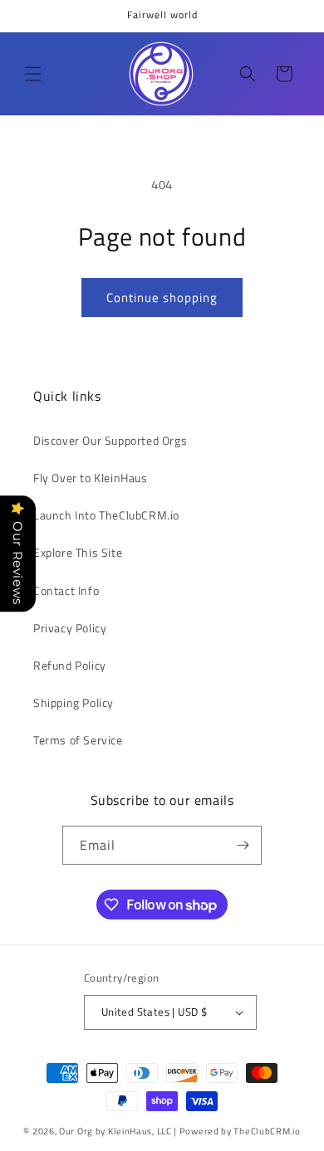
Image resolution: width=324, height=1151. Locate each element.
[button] (33, 74)
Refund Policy (69, 665)
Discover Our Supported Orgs (110, 440)
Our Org (76, 1131)
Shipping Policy (73, 702)
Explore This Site (77, 552)
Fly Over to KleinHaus (90, 477)
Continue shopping (162, 297)
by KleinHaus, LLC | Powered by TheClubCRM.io (198, 1131)
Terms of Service (78, 740)
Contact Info (66, 590)
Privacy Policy (69, 627)
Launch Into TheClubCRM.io (106, 515)
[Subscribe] (242, 845)
